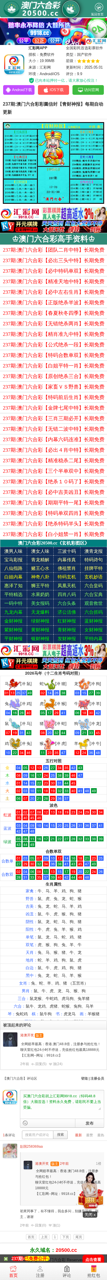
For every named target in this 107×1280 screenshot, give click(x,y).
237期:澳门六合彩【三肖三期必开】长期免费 (53, 418)
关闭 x (90, 1214)
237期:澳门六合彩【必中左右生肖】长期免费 (53, 292)
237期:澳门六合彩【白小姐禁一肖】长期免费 (53, 534)
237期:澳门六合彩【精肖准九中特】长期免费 (53, 334)
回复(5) (41, 1064)
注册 (40, 1275)
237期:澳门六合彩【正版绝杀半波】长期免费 (53, 302)
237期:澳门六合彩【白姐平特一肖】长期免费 (53, 366)
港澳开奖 (27, 1035)
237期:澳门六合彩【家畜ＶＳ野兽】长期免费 (53, 387)
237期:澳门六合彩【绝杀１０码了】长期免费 (53, 481)
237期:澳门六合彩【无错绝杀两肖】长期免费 (53, 323)
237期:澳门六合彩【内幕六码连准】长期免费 (53, 439)
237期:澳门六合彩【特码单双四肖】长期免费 (53, 513)
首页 (13, 1275)
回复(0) (40, 1225)
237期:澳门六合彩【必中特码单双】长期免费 (53, 271)
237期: (17, 1258)
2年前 (24, 1064)
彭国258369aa (31, 1146)
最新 (78, 1135)
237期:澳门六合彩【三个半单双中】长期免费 (53, 471)
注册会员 (97, 1078)
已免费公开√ (37, 1258)
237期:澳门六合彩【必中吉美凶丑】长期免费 (53, 492)
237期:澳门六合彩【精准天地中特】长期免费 (53, 281)
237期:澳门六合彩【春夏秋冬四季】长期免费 (53, 313)
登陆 (84, 1078)
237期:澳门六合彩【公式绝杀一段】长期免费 (53, 345)
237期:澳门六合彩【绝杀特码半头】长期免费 (53, 524)
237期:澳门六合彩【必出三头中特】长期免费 (53, 260)
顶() (57, 1064)
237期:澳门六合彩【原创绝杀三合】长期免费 (53, 376)
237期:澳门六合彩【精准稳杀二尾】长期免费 (53, 460)
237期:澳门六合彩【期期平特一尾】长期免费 (53, 503)
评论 (66, 1275)
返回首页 (97, 14)
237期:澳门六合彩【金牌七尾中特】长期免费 (53, 408)
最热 (100, 1135)
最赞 (89, 1135)
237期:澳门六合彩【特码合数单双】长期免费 (53, 355)
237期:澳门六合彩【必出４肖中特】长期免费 (53, 450)
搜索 (60, 1135)
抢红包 (93, 1275)
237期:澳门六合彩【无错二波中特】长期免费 (53, 429)
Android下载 (22, 90)
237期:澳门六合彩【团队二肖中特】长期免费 (53, 250)
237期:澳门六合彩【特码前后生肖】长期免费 (53, 397)
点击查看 (93, 1260)
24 (59, 1064)
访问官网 (91, 90)
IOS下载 (57, 90)
